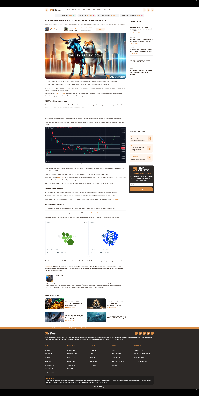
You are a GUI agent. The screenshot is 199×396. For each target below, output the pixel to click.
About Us (115, 350)
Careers (114, 365)
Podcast (107, 10)
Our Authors (116, 354)
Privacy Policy (139, 350)
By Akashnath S (111, 307)
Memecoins (49, 369)
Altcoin (67, 313)
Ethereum (48, 354)
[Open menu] (46, 10)
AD (196, 0)
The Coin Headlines (140, 361)
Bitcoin (67, 299)
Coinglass (115, 199)
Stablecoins (49, 365)
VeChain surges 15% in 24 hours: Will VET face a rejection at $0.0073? (115, 303)
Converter (87, 10)
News (68, 10)
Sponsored (71, 350)
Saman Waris (73, 30)
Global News (49, 372)
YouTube (93, 365)
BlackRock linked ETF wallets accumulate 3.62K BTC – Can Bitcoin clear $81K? (74, 303)
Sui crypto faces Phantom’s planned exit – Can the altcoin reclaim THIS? (74, 317)
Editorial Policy (140, 357)
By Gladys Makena (70, 307)
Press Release (72, 354)
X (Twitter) (93, 350)
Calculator (97, 10)
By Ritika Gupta (111, 319)
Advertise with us (118, 361)
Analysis (109, 299)
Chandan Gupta (55, 30)
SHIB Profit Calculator (97, 213)
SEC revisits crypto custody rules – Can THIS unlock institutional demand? (141, 72)
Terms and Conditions (142, 354)
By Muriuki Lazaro (135, 76)
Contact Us (116, 357)
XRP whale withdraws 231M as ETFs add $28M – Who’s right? (116, 317)
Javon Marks (60, 177)
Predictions (76, 10)
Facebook (93, 354)
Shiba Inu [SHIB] (60, 93)
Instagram (93, 361)
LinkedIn (92, 357)
